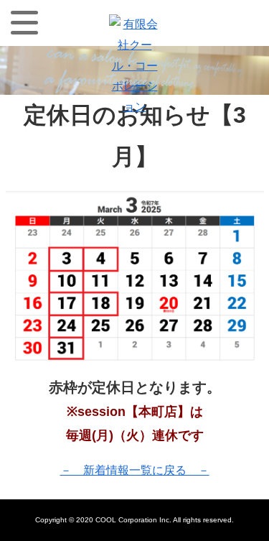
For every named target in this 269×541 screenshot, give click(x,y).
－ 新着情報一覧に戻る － (134, 470)
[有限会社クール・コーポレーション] (134, 24)
